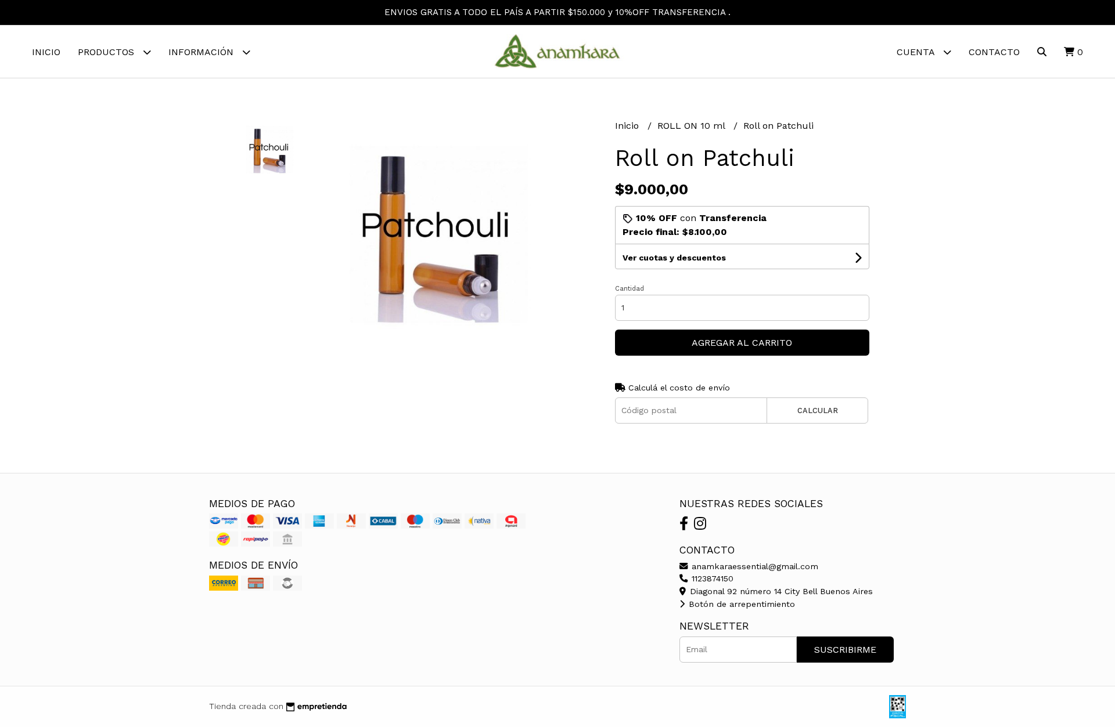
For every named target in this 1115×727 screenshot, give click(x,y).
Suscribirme (845, 649)
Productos (107, 51)
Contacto (994, 51)
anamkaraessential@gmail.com (753, 566)
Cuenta (917, 51)
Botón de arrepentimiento (740, 604)
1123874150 (711, 578)
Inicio (46, 51)
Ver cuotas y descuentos (674, 257)
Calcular (817, 410)
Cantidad (629, 288)
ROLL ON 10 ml (692, 125)
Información (202, 51)
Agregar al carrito (742, 342)
